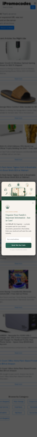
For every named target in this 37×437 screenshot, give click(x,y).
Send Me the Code (18, 245)
